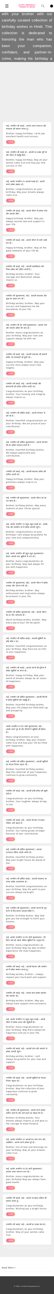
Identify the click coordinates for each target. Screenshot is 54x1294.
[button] (7, 6)
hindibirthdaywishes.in (30, 1286)
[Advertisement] (27, 89)
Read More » (9, 1267)
